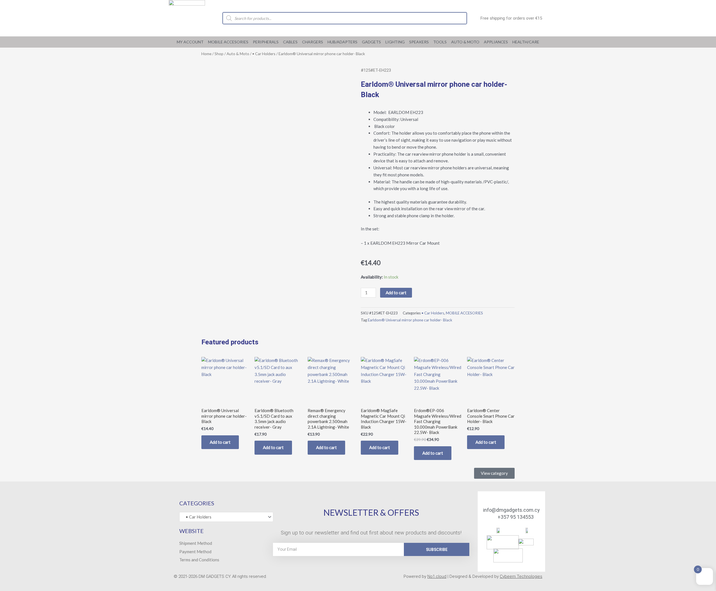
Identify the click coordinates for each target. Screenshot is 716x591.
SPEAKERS (419, 41)
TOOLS (440, 41)
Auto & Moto (465, 41)
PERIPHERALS (266, 41)
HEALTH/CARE (525, 41)
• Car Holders (263, 53)
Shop (219, 53)
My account (190, 41)
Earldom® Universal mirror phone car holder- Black (410, 320)
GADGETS (371, 41)
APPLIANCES (496, 41)
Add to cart (396, 292)
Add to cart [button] (220, 442)
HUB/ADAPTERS (342, 41)
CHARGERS (312, 41)
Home (206, 53)
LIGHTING (395, 41)
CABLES (290, 41)
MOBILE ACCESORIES (228, 41)
